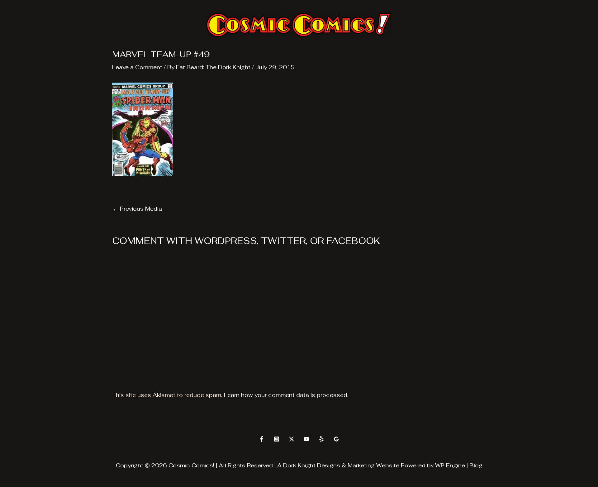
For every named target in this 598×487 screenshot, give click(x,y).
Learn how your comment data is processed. (286, 395)
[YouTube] (306, 439)
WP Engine (450, 465)
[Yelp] (321, 439)
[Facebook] (261, 439)
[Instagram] (276, 439)
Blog (475, 465)
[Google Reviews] (336, 439)
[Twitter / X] (291, 439)
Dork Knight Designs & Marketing (329, 465)
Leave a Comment (137, 67)
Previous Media (137, 209)
